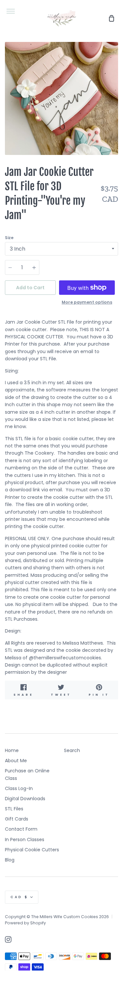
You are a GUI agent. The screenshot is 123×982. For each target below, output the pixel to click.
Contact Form (21, 829)
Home (12, 750)
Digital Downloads (25, 798)
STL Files (14, 808)
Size (9, 237)
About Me (16, 760)
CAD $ (19, 897)
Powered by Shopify (25, 923)
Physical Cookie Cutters (32, 849)
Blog (9, 860)
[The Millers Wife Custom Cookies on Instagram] (8, 939)
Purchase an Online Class (27, 774)
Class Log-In (19, 788)
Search (72, 750)
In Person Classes (24, 839)
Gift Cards (16, 819)
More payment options (87, 302)
